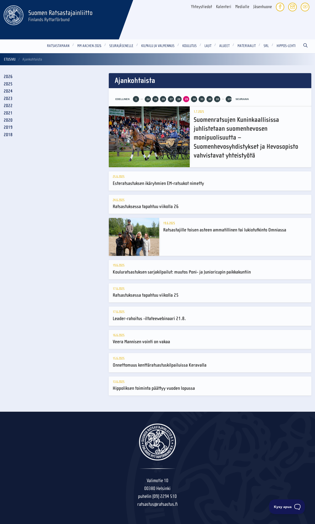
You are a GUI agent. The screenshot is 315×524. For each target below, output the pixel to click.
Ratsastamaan (58, 46)
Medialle (242, 6)
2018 (8, 134)
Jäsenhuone (262, 6)
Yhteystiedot (201, 6)
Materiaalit (246, 46)
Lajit (208, 46)
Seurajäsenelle (121, 46)
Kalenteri (223, 6)
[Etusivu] (13, 14)
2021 (8, 113)
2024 (8, 91)
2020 (8, 120)
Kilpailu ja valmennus (157, 46)
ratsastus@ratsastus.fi (157, 504)
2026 (8, 76)
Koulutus (189, 46)
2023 (8, 98)
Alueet (224, 46)
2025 (8, 84)
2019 (8, 127)
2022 (8, 105)
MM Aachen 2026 (89, 46)
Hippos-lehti (286, 46)
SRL (266, 46)
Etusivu (10, 59)
